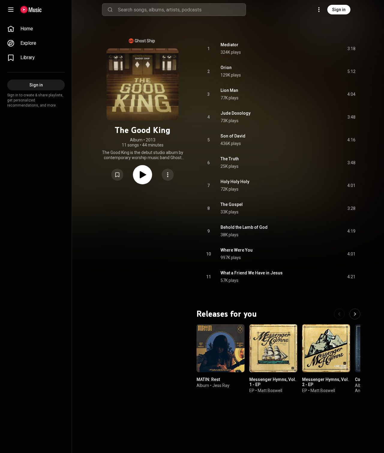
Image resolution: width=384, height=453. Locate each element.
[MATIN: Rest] (220, 348)
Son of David (232, 136)
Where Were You (236, 250)
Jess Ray (221, 385)
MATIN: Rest (208, 379)
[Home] (31, 9)
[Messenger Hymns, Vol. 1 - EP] (273, 348)
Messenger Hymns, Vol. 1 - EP (272, 382)
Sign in (339, 9)
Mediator (229, 44)
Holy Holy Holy (234, 181)
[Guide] (10, 9)
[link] (36, 29)
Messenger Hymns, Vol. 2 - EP (325, 382)
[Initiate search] (110, 9)
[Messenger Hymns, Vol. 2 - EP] (326, 348)
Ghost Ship (145, 40)
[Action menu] (168, 175)
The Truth (229, 158)
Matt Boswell (270, 390)
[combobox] (182, 10)
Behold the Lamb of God (244, 227)
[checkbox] (351, 48)
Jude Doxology (235, 113)
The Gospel (231, 204)
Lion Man (229, 90)
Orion (226, 67)
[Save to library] (117, 174)
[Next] (355, 314)
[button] (117, 175)
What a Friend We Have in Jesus (251, 272)
